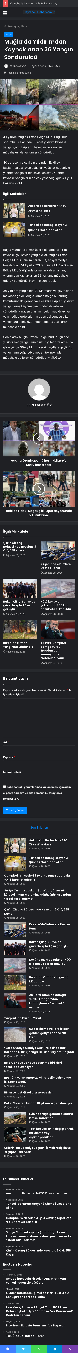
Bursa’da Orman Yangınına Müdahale (18, 645)
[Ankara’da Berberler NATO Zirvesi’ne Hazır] (14, 210)
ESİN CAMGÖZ (17, 66)
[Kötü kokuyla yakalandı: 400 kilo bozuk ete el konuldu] (58, 588)
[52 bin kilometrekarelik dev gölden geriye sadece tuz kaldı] (15, 1034)
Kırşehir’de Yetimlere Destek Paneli (56, 566)
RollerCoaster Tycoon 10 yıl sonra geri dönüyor (38, 1103)
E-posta (9, 757)
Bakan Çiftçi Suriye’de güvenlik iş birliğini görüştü (19, 605)
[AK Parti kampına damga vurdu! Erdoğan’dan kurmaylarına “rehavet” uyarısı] (58, 629)
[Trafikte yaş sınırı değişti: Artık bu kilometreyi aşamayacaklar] (15, 1134)
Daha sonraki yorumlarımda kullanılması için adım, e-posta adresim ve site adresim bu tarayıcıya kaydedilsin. (37, 792)
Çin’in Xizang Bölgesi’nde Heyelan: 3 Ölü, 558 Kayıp (19, 546)
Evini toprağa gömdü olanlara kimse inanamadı (51, 1116)
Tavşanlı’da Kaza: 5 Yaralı (23, 1018)
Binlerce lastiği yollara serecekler (28, 1092)
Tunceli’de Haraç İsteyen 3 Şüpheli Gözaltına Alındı (48, 860)
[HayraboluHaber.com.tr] (39, 12)
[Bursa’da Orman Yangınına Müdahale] (20, 629)
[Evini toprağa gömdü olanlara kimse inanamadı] (15, 1118)
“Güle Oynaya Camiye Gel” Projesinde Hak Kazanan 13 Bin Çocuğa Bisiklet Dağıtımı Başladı (39, 1050)
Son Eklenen (39, 827)
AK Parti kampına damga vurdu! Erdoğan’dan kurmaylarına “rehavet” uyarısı (53, 650)
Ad (6, 742)
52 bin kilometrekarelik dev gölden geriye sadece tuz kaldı (49, 1033)
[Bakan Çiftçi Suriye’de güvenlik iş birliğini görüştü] (20, 588)
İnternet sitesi (12, 772)
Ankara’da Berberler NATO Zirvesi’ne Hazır (48, 842)
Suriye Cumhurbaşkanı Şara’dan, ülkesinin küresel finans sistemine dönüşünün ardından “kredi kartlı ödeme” (37, 894)
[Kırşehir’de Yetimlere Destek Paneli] (58, 550)
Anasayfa (13, 26)
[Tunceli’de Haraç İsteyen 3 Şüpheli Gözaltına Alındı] (14, 229)
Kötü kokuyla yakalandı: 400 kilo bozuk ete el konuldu (56, 605)
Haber (25, 26)
